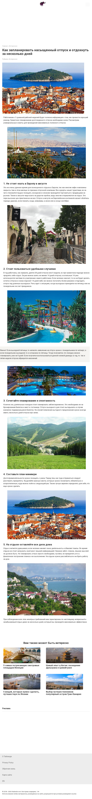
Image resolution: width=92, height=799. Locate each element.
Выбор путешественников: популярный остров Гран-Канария (63, 692)
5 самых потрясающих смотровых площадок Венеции (21, 666)
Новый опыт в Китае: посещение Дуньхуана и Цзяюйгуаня (63, 666)
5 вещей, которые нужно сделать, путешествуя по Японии (21, 692)
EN (3, 781)
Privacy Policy (7, 763)
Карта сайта (7, 775)
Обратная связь (8, 769)
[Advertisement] (46, 24)
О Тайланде (7, 756)
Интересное (13, 59)
